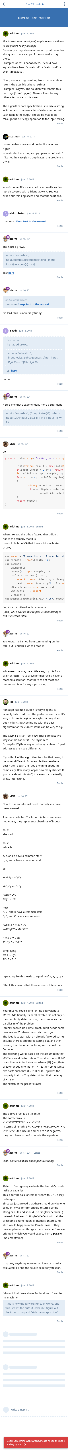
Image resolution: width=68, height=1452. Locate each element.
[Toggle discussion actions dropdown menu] (64, 4)
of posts (32, 4)
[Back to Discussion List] (3, 4)
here (11, 273)
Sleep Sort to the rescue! (30, 221)
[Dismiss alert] (25, 1444)
